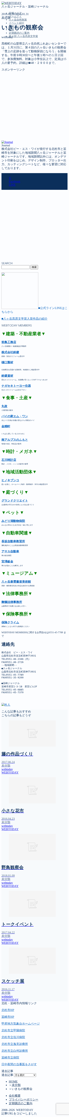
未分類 (5, 17)
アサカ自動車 (10, 551)
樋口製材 (7, 362)
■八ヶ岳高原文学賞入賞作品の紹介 (24, 318)
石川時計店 (8, 459)
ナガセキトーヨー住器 (16, 385)
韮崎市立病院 (10, 1057)
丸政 (4, 406)
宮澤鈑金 (7, 561)
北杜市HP (7, 1010)
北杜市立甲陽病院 (13, 1030)
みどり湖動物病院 (13, 520)
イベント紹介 (16, 23)
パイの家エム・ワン (14, 416)
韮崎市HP (7, 1016)
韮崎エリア (16, 53)
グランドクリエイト (14, 500)
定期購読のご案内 (19, 32)
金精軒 (5, 426)
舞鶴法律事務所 (11, 602)
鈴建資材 (7, 375)
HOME (13, 1081)
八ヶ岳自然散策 (18, 19)
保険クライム (10, 622)
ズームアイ (15, 16)
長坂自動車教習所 (13, 541)
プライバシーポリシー (23, 1099)
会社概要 (15, 1095)
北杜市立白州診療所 (14, 1050)
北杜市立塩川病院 (13, 1037)
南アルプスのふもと (14, 439)
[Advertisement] (34, 106)
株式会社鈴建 (10, 352)
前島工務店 (8, 342)
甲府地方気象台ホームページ (20, 1023)
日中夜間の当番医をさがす (19, 1064)
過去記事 (7, 1074)
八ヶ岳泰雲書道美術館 (16, 581)
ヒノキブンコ (10, 480)
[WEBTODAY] (11, 3)
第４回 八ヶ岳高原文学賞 (23, 36)
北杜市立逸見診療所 (14, 1043)
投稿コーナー (17, 68)
